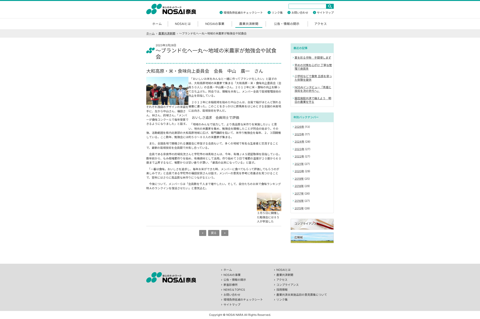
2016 (298, 201)
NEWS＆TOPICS (234, 289)
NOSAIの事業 (214, 24)
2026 (298, 127)
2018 (298, 186)
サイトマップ (325, 12)
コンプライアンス (287, 285)
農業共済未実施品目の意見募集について (301, 295)
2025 (298, 134)
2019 (298, 178)
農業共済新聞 (248, 24)
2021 (298, 164)
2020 (298, 171)
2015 (298, 208)
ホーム (157, 24)
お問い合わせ (299, 12)
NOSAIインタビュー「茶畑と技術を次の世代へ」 (313, 89)
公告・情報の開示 (286, 24)
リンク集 (277, 12)
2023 (298, 149)
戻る (214, 233)
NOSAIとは (183, 24)
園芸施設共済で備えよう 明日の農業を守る (313, 100)
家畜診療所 (231, 285)
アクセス (320, 24)
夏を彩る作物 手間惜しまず (313, 57)
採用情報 (282, 289)
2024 (298, 141)
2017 (298, 193)
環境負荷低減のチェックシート (243, 12)
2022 (298, 156)
